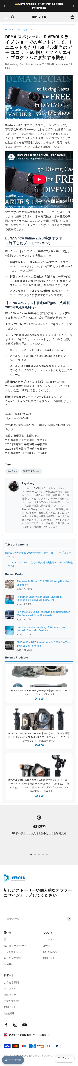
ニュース (48, 939)
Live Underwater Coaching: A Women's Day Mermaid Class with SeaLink (41, 629)
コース (46, 945)
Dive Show (12, 471)
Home (8, 29)
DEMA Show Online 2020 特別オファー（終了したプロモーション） (38, 554)
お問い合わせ (50, 957)
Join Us (8, 964)
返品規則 (9, 1013)
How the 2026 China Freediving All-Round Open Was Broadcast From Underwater (43, 613)
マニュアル (10, 988)
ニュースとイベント (24, 29)
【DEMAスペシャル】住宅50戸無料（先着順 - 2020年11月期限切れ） (40, 564)
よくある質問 (11, 982)
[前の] (4, 6)
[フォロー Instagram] (15, 1024)
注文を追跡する (12, 951)
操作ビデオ (10, 994)
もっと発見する (12, 957)
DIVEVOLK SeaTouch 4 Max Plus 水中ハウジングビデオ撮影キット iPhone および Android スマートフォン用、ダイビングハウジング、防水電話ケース (39, 737)
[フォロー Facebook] (6, 1024)
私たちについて (51, 951)
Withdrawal (13, 1060)
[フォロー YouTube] (24, 1024)
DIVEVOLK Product (31, 471)
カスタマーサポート (15, 945)
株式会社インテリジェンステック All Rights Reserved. (48, 1055)
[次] (73, 6)
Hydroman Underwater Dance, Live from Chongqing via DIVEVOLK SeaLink (39, 598)
